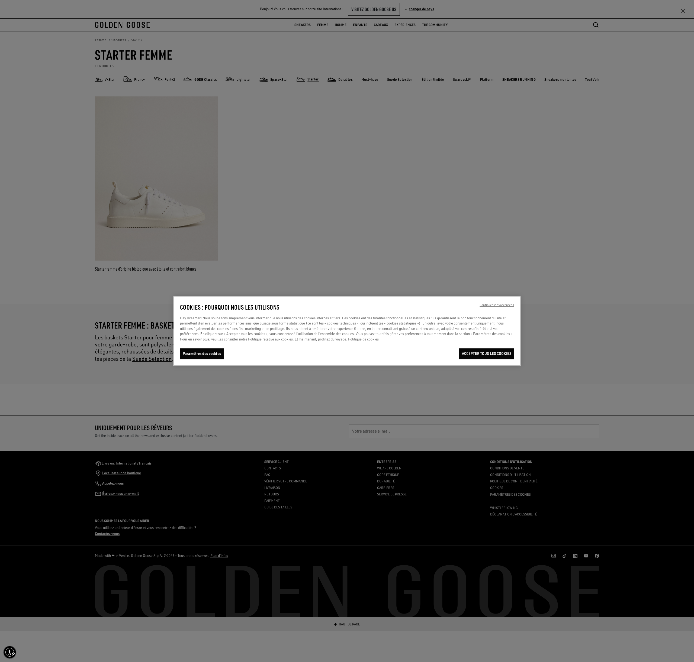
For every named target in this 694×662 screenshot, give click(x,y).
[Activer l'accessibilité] (9, 652)
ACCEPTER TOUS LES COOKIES (486, 354)
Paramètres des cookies (202, 354)
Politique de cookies (363, 339)
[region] (347, 331)
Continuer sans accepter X (497, 305)
